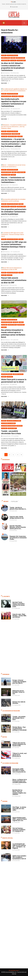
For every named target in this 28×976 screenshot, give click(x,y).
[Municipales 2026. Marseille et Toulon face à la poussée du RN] (6, 770)
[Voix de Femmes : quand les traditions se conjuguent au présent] (6, 830)
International (5, 60)
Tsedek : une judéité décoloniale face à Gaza (11, 432)
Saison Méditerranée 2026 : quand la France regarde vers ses (19, 819)
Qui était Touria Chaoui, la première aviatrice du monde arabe (18, 604)
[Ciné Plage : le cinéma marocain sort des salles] (6, 808)
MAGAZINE (19, 425)
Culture (15, 322)
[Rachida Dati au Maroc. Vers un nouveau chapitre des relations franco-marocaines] (6, 791)
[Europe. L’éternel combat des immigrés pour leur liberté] (6, 682)
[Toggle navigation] (3, 23)
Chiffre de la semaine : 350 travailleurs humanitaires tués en (19, 857)
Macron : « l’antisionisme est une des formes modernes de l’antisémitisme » (13, 179)
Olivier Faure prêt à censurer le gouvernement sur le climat (13, 380)
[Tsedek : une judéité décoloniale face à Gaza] (6, 718)
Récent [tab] (6, 501)
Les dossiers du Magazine (8, 425)
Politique (13, 60)
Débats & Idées (5, 57)
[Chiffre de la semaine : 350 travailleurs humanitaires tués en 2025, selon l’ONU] (6, 857)
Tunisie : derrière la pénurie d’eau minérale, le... (18, 508)
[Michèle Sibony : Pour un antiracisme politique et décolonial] (6, 728)
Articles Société (6, 96)
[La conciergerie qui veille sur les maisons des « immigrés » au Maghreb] (6, 845)
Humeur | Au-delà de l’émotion (18, 702)
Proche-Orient (21, 60)
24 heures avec (16, 788)
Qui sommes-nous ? (14, 970)
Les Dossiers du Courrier (13, 420)
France (13, 57)
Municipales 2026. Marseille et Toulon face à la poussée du (19, 770)
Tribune (4, 327)
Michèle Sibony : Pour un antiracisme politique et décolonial (19, 728)
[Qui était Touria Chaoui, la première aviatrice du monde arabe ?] (6, 604)
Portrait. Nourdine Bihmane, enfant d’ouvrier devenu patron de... (18, 527)
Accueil (4, 55)
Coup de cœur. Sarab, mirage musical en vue (17, 517)
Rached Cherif (5, 185)
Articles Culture (12, 319)
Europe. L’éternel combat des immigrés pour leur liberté (19, 681)
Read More (4, 83)
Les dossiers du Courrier (8, 423)
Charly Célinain (5, 384)
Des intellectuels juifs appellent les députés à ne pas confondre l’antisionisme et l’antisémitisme (13, 102)
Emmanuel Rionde (6, 436)
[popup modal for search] (24, 23)
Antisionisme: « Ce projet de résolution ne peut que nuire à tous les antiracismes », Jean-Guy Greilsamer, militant (13, 142)
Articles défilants (12, 55)
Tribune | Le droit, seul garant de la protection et (19, 754)
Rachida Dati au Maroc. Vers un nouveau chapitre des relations (19, 792)
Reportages (21, 324)
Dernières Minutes (18, 374)
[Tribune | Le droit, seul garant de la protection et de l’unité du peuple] (6, 755)
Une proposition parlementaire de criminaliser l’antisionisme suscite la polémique (13, 211)
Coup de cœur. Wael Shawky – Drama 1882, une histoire (19, 615)
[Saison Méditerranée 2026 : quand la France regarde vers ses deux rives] (6, 819)
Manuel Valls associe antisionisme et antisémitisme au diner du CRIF (13, 280)
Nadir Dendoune (6, 73)
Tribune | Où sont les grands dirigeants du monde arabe (19, 744)
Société (21, 96)
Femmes (14, 725)
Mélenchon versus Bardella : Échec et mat (18, 692)
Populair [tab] (14, 501)
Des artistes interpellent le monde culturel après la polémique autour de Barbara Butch (13, 333)
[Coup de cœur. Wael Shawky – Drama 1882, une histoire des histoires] (6, 616)
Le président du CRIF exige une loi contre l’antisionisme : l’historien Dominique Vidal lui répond (13, 245)
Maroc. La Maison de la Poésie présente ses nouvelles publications (19, 781)
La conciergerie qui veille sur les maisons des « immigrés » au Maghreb (19, 846)
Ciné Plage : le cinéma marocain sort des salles (19, 808)
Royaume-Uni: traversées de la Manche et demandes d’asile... (18, 537)
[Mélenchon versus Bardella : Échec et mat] (6, 692)
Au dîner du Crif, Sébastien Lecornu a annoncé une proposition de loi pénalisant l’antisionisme (12, 66)
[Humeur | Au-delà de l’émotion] (6, 703)
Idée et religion (20, 57)
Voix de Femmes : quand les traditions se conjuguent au (18, 829)
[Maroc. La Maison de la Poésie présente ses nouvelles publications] (6, 781)
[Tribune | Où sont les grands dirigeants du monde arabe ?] (6, 744)
